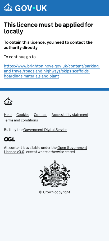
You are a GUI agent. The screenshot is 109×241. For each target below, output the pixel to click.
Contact (40, 114)
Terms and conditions (21, 120)
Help (8, 114)
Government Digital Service (45, 129)
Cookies (22, 114)
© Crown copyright (54, 192)
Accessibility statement (70, 114)
